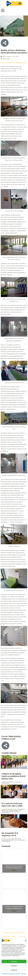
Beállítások (14, 970)
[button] (25, 940)
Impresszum (23, 973)
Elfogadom (14, 961)
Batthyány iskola (5, 62)
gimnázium (24, 62)
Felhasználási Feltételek (9, 936)
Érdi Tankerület (17, 62)
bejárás (11, 62)
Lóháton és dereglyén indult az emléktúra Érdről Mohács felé (14, 776)
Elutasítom (14, 965)
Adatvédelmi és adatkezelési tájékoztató (11, 973)
